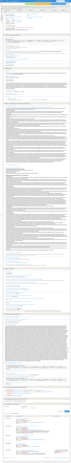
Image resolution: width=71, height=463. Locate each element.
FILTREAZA (67, 411)
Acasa (8, 1)
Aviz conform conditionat (59, 452)
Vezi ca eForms (54, 3)
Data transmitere (24, 406)
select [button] (51, 457)
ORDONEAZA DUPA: (7, 413)
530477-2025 (30, 18)
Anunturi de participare (14, 1)
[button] (27, 408)
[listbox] (11, 408)
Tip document (6, 406)
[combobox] (23, 408)
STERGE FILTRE (61, 411)
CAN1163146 (7, 25)
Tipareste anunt (62, 3)
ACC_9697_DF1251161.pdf (19, 20)
